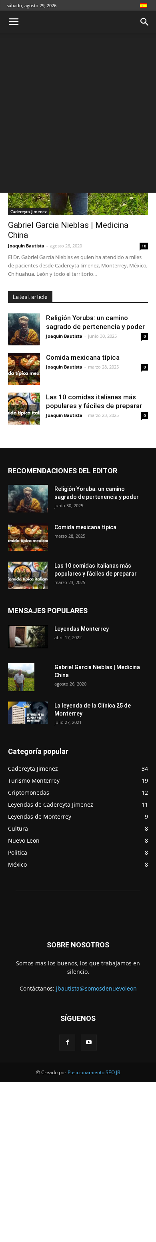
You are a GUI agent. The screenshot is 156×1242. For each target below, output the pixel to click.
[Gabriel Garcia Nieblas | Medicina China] (21, 677)
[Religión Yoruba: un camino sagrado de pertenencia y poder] (24, 329)
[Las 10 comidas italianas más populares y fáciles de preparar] (24, 409)
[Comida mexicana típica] (24, 369)
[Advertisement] (78, 115)
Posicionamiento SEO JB (94, 1072)
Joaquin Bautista (26, 246)
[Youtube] (89, 1043)
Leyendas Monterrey (81, 629)
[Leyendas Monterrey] (28, 636)
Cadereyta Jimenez (28, 211)
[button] (145, 22)
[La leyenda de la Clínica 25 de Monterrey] (28, 713)
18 (144, 246)
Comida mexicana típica (83, 357)
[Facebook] (67, 1043)
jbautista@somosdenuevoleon (96, 988)
